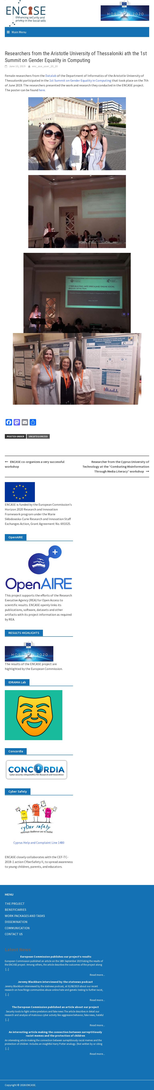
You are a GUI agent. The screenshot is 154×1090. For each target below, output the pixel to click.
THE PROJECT (15, 904)
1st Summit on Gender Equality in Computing (80, 80)
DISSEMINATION (16, 922)
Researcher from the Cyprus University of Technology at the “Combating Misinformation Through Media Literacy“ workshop (115, 466)
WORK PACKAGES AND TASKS (25, 916)
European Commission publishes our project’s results (55, 956)
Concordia (15, 751)
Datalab (50, 76)
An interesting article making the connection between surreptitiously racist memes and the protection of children (55, 1033)
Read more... (97, 975)
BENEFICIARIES (15, 910)
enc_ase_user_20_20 (45, 66)
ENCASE (30, 1085)
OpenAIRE (15, 537)
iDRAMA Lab (17, 682)
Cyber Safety (17, 791)
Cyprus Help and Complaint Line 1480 (38, 843)
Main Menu (19, 32)
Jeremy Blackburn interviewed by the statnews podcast (55, 982)
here (42, 90)
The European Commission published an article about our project (55, 1007)
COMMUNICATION (17, 928)
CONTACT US (14, 934)
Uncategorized (38, 436)
